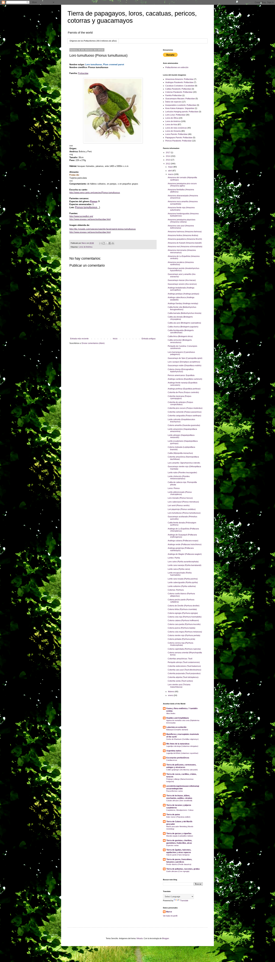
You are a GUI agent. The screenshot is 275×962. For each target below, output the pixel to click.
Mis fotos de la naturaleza (177, 744)
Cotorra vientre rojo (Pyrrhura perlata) (184, 635)
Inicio (115, 339)
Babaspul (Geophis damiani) (177, 730)
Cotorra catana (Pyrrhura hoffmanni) (183, 620)
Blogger (165, 938)
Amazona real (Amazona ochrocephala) (185, 246)
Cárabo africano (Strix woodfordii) (179, 801)
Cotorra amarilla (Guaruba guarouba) (184, 425)
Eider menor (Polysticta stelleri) (178, 817)
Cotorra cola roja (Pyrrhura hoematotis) (184, 617)
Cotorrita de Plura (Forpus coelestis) (183, 392)
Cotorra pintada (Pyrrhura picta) (181, 639)
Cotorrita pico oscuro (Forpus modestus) (185, 408)
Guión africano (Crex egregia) (177, 871)
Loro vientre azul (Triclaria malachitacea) (179, 685)
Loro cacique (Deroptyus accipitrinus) (184, 362)
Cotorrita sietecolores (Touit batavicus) (184, 666)
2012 (168, 164)
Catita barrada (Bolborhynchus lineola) (184, 313)
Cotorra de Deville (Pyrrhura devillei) (183, 606)
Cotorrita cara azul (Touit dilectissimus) (184, 670)
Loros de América (85, 247)
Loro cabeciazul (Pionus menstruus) (183, 502)
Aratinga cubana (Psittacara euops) (183, 541)
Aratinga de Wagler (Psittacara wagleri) (185, 554)
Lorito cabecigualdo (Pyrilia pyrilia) (183, 582)
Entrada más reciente (79, 339)
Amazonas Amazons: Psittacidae (179, 79)
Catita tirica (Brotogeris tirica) (180, 336)
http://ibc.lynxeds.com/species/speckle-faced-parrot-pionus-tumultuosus (102, 229)
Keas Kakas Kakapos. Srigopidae (179, 108)
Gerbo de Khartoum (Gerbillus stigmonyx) (182, 739)
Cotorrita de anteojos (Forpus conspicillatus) (180, 403)
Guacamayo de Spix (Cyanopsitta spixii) (185, 358)
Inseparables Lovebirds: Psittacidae (180, 105)
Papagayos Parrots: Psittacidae (178, 137)
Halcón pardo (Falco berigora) (178, 855)
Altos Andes (170, 713)
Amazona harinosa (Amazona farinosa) (185, 231)
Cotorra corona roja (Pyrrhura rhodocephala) (180, 644)
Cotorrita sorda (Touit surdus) (180, 681)
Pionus (93, 201)
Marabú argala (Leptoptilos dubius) (179, 836)
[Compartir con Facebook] (109, 243)
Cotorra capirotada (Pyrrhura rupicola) (184, 649)
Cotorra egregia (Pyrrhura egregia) (183, 613)
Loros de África (171, 118)
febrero (171, 691)
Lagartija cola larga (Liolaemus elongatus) (182, 746)
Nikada (140, 938)
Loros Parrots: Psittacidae (176, 134)
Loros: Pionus (174, 488)
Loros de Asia (171, 124)
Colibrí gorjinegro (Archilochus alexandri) (182, 770)
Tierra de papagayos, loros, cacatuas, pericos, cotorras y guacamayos (132, 17)
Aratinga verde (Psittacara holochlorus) (184, 544)
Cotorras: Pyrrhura (176, 590)
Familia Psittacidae (173, 95)
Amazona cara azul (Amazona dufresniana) (181, 227)
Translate (184, 900)
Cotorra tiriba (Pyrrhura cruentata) (182, 609)
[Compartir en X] (106, 243)
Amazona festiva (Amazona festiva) (183, 235)
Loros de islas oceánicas (176, 128)
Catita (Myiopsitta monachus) (180, 453)
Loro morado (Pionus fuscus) (180, 498)
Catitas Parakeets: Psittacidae (178, 89)
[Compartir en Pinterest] (112, 243)
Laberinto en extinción (176, 727)
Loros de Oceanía (173, 131)
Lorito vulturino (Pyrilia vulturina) (182, 586)
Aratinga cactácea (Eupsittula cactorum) (185, 379)
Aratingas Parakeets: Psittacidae (179, 82)
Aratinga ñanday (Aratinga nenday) (183, 303)
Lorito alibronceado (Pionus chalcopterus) (180, 493)
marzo (171, 174)
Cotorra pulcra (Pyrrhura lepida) (181, 628)
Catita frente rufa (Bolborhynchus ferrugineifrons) (182, 308)
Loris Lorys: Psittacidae (175, 115)
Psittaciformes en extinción (176, 67)
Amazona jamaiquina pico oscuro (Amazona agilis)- (182, 184)
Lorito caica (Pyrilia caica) (179, 569)
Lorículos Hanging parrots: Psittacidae (181, 112)
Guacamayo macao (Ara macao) (182, 280)
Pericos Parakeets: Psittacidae (178, 141)
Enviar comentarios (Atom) (93, 343)
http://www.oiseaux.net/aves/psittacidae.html (90, 219)
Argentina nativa (173, 751)
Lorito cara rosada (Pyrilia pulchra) (183, 579)
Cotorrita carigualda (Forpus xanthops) (184, 416)
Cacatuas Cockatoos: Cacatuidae (179, 86)
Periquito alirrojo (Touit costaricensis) (184, 662)
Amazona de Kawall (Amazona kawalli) (185, 243)
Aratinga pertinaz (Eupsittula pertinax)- (184, 389)
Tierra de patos (173, 814)
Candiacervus (171, 760)
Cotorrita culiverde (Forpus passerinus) (184, 412)
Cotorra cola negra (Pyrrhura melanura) (185, 632)
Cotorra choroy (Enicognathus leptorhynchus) (181, 370)
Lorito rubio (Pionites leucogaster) (182, 472)
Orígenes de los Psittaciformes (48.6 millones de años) (93, 41)
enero (171, 695)
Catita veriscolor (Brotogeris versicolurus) (180, 341)
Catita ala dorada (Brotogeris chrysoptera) (180, 318)
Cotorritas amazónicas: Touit (180, 659)
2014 (168, 156)
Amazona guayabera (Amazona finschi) (185, 239)
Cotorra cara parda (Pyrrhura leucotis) (184, 624)
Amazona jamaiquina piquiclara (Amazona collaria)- (181, 221)
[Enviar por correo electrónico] (100, 243)
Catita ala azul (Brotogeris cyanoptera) (184, 323)
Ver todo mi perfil (170, 916)
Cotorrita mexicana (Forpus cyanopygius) (179, 397)
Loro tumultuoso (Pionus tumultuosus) (184, 513)
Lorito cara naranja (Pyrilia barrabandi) (184, 565)
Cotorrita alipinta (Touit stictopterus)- (183, 677)
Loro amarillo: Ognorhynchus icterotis (184, 463)
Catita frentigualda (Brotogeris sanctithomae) (181, 331)
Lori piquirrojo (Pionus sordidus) (182, 509)
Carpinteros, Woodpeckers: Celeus (180, 810)
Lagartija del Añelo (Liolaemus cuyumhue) (182, 753)
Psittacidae (83, 73)
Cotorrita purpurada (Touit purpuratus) (184, 673)
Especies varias (172, 845)
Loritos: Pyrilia (174, 558)
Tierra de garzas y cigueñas (178, 833)
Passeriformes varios (174, 791)
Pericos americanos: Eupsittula (181, 375)
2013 (168, 160)
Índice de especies (173, 102)
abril (170, 171)
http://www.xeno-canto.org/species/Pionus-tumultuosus (94, 192)
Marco (169, 912)
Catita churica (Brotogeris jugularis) (183, 327)
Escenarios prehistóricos (177, 758)
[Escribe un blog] (103, 243)
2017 (168, 152)
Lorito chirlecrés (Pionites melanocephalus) (179, 477)
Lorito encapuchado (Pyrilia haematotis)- (180, 574)
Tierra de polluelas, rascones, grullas (183, 869)
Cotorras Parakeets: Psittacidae (179, 92)
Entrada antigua (148, 339)
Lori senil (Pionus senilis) (179, 505)
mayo (170, 167)
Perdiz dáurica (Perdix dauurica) (178, 864)
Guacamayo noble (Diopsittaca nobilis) (184, 365)
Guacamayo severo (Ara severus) (182, 284)
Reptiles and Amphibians (177, 718)
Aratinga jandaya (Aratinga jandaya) (183, 294)
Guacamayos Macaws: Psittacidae (180, 99)
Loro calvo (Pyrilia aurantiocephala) (183, 562)
